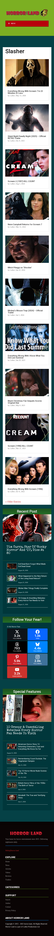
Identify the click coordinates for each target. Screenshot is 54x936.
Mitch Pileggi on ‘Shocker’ (20, 267)
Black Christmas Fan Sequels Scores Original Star (25, 402)
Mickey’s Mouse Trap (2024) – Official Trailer (25, 311)
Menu (13, 23)
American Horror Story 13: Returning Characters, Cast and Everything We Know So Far (31, 746)
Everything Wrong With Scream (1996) (25, 489)
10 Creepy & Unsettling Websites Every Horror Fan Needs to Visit (31, 599)
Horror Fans (15, 627)
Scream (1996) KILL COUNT (20, 446)
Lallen (12, 96)
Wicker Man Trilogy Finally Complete (33, 588)
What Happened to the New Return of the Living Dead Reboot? (32, 577)
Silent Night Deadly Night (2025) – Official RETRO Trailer (27, 137)
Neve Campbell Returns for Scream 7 (25, 224)
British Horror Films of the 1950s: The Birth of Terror (32, 784)
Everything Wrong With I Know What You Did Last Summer (26, 357)
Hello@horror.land (12, 850)
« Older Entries (13, 501)
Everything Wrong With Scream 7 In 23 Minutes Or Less (25, 92)
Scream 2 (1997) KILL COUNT (21, 181)
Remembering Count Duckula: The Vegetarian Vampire (32, 760)
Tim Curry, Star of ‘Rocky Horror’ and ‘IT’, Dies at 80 (27, 550)
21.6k (9, 627)
